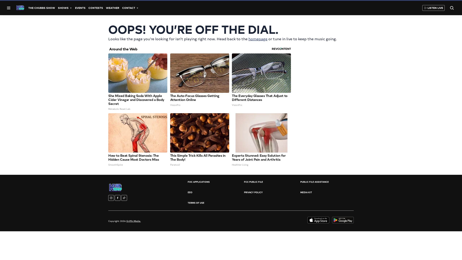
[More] (70, 7)
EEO (190, 192)
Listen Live (435, 8)
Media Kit (306, 192)
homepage (258, 38)
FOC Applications (199, 182)
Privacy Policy (253, 192)
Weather (112, 8)
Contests (95, 8)
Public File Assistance (314, 182)
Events (80, 8)
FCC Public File (253, 182)
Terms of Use (196, 203)
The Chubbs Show (41, 8)
